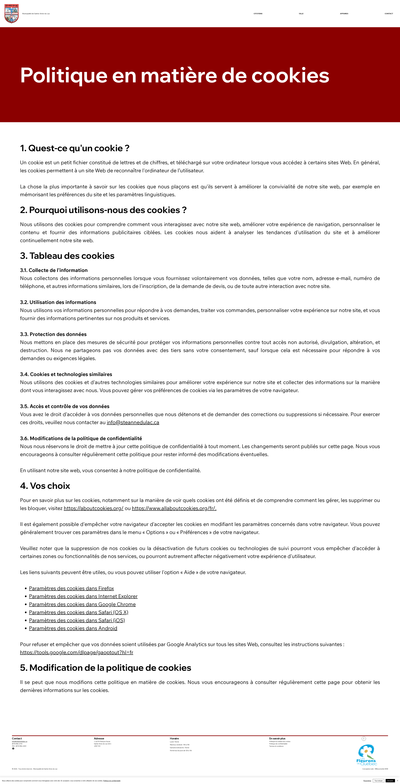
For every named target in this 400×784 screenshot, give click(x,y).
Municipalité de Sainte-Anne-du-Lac (36, 14)
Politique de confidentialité (278, 744)
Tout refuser (379, 781)
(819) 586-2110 (17, 744)
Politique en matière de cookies (279, 741)
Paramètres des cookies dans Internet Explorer (83, 596)
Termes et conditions (276, 746)
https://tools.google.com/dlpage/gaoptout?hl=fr (76, 652)
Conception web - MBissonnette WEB (375, 769)
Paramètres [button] (367, 781)
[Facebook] (13, 748)
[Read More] (364, 739)
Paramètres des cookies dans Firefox (71, 588)
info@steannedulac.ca (133, 422)
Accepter (390, 781)
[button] (242, 13)
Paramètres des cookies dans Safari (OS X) (78, 612)
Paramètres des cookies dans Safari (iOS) (77, 620)
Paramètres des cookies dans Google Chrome (82, 604)
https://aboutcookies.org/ (94, 508)
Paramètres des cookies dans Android (73, 628)
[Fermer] (397, 780)
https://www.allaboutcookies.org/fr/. (174, 508)
